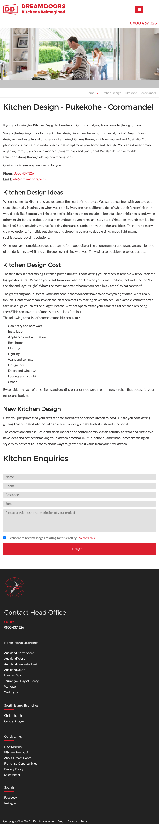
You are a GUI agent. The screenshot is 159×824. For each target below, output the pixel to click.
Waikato (10, 686)
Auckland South (14, 669)
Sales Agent (12, 774)
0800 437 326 (143, 23)
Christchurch (13, 715)
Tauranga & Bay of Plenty (21, 681)
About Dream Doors (17, 758)
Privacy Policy (13, 769)
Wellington (11, 692)
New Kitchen (13, 746)
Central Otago (14, 721)
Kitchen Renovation (17, 752)
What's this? (87, 538)
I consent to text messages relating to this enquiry (42, 538)
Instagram (11, 803)
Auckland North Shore (19, 653)
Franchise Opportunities (20, 763)
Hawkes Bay (12, 675)
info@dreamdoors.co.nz (29, 179)
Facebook (10, 797)
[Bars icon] (139, 9)
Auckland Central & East (20, 664)
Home (90, 93)
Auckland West (14, 658)
